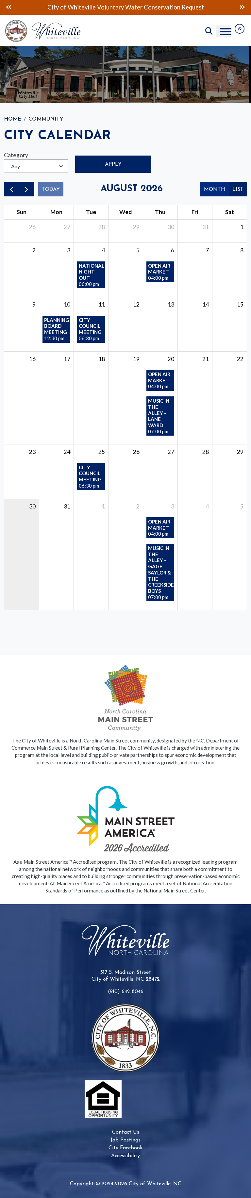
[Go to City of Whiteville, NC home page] (45, 23)
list (237, 189)
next (242, 7)
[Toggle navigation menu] (223, 31)
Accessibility (125, 1155)
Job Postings (125, 1140)
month (214, 189)
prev (8, 7)
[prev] (11, 189)
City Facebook (125, 1148)
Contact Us (125, 1132)
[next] (26, 189)
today (51, 189)
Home (12, 119)
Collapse (239, 29)
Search (208, 31)
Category (16, 155)
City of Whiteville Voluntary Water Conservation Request (125, 7)
